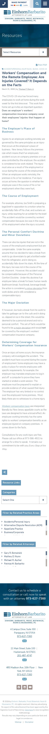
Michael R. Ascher (13, 560)
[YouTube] (30, 687)
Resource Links (11, 482)
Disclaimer (29, 722)
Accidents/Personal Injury (17, 521)
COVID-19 (43, 69)
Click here (29, 710)
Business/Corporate (14, 532)
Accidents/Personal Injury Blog (18, 69)
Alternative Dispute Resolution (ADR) (23, 525)
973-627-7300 (36, 599)
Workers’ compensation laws (16, 406)
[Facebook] (19, 687)
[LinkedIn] (24, 687)
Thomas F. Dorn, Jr (26, 89)
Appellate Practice (13, 528)
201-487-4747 (24, 655)
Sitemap (18, 722)
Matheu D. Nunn (12, 556)
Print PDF (42, 65)
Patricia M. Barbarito (14, 563)
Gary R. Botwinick (13, 552)
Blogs (35, 69)
